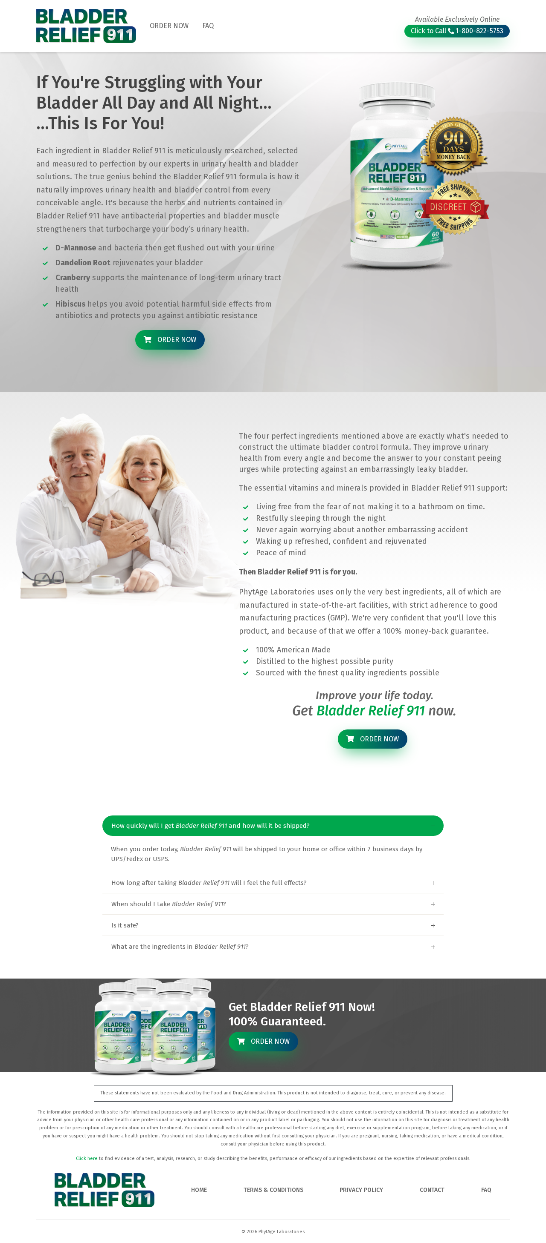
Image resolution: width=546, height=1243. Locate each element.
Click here (87, 1158)
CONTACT (432, 1190)
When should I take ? (168, 904)
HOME (199, 1190)
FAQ (208, 26)
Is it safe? (125, 925)
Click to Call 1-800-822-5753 (457, 31)
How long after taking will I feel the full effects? (209, 883)
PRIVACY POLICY (361, 1190)
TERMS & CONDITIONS (273, 1190)
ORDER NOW (169, 26)
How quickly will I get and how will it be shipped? (210, 826)
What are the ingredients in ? (180, 946)
